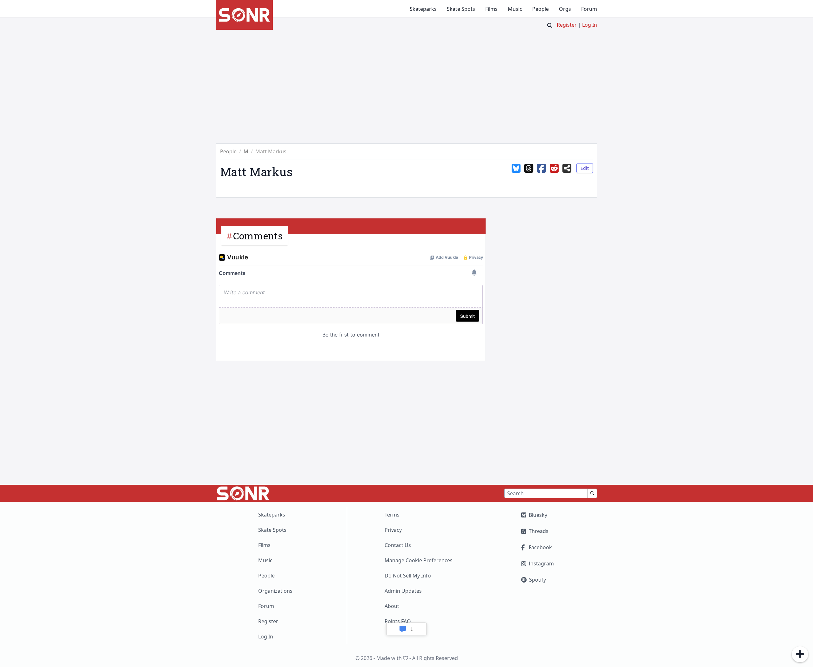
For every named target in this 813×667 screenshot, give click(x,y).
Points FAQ (398, 621)
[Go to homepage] (244, 15)
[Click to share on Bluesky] (516, 173)
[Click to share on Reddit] (554, 173)
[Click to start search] (549, 25)
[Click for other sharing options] (566, 173)
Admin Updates (403, 590)
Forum (589, 8)
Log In (589, 24)
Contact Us (398, 545)
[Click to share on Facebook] (541, 173)
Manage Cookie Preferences (419, 560)
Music (515, 8)
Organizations (275, 590)
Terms (392, 514)
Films (491, 8)
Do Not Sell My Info (408, 575)
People (540, 8)
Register (567, 24)
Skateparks (423, 8)
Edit (585, 168)
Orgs (565, 8)
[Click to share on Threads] (528, 173)
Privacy (393, 529)
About (392, 606)
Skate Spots (461, 8)
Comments (258, 236)
